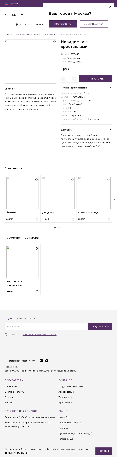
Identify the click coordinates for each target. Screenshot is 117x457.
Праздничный (75, 61)
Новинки (42, 24)
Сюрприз (63, 428)
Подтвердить (62, 24)
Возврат (9, 397)
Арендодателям (66, 392)
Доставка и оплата (14, 392)
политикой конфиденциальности (40, 334)
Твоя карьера (65, 397)
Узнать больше (21, 453)
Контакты (9, 402)
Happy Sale (64, 417)
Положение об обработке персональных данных (30, 417)
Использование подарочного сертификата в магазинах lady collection (27, 424)
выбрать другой (94, 24)
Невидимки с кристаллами (14, 283)
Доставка (66, 130)
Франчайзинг (65, 402)
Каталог (26, 24)
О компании (11, 386)
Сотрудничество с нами (70, 386)
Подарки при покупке (69, 422)
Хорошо (104, 451)
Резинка (11, 212)
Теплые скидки (66, 439)
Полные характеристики (74, 87)
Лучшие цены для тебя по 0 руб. (75, 433)
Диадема (48, 212)
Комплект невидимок (91, 212)
